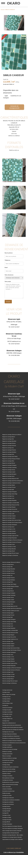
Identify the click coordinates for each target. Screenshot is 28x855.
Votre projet (8, 281)
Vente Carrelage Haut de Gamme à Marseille (11, 830)
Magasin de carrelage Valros (8, 476)
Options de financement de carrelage (10, 784)
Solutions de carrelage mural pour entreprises (12, 740)
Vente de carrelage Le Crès (8, 656)
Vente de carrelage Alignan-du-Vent (9, 606)
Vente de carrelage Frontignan (8, 593)
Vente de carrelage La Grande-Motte (10, 630)
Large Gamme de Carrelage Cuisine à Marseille (12, 839)
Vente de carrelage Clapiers (8, 645)
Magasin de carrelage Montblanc (9, 452)
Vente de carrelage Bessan (8, 590)
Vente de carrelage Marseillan (8, 568)
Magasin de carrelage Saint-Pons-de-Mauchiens (12, 480)
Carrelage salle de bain (7, 690)
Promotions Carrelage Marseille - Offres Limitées (12, 835)
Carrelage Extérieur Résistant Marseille (10, 832)
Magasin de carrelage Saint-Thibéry (10, 456)
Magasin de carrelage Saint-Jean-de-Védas (11, 520)
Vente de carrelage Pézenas (8, 571)
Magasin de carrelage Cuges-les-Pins (10, 535)
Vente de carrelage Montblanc (8, 579)
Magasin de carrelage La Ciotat (9, 546)
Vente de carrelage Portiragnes (8, 619)
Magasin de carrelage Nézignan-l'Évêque (11, 458)
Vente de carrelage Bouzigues (8, 601)
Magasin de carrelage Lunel (8, 498)
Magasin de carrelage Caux (8, 496)
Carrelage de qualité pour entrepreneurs (10, 736)
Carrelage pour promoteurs (8, 804)
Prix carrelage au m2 (6, 716)
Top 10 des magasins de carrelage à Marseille (12, 826)
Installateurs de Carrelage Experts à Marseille (12, 837)
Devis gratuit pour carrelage (8, 777)
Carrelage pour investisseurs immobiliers (11, 799)
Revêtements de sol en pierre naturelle (10, 782)
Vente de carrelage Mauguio (8, 634)
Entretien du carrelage (7, 751)
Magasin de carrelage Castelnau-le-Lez (10, 511)
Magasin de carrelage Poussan (9, 487)
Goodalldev (20, 852)
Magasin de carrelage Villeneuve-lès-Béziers (11, 434)
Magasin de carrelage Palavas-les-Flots (10, 504)
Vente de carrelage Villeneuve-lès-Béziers (11, 562)
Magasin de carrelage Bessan (8, 463)
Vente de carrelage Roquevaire (9, 665)
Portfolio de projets (6, 793)
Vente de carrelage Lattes (7, 641)
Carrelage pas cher (6, 696)
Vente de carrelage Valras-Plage (9, 621)
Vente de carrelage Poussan (8, 615)
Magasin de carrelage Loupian (8, 471)
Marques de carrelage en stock (8, 771)
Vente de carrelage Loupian (8, 599)
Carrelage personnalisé (7, 753)
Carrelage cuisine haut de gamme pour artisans (12, 727)
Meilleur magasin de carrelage (8, 694)
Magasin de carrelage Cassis (8, 544)
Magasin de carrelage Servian (8, 469)
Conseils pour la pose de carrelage (9, 749)
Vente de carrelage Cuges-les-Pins (9, 663)
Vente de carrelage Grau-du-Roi (9, 637)
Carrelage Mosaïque (6, 808)
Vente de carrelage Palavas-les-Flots (10, 632)
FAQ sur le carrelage (6, 756)
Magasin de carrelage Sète (8, 439)
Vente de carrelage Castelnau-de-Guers (10, 610)
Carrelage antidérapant (7, 747)
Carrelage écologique (7, 745)
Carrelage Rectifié (6, 810)
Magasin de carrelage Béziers (8, 436)
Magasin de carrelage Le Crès (8, 529)
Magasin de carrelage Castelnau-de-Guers (11, 482)
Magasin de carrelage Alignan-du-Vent (10, 478)
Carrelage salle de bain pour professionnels (11, 725)
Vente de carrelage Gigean (8, 612)
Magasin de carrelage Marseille (9, 548)
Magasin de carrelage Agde (8, 489)
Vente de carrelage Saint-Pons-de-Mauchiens (12, 608)
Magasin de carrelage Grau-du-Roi (9, 509)
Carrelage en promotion (7, 712)
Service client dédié (6, 786)
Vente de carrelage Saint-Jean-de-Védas (11, 648)
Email (6, 267)
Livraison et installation (7, 788)
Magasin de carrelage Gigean (8, 485)
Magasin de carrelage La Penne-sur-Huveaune (12, 540)
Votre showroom (9, 274)
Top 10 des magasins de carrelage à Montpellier (12, 828)
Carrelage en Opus (6, 815)
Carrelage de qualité (6, 709)
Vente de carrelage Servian (8, 597)
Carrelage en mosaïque (7, 775)
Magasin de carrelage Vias (8, 447)
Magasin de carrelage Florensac (9, 445)
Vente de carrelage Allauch (8, 678)
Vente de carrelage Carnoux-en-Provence (11, 670)
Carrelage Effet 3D (6, 821)
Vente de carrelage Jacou (7, 654)
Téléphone (7, 260)
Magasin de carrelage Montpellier (9, 500)
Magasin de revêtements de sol (9, 723)
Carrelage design (6, 701)
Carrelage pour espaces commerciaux (10, 767)
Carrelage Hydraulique (7, 824)
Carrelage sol (5, 705)
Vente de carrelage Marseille (8, 676)
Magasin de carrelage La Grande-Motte (10, 502)
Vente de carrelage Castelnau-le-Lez (10, 639)
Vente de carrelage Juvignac (8, 643)
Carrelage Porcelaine (6, 819)
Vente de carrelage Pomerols (8, 577)
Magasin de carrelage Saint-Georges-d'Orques (12, 522)
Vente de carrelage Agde (7, 617)
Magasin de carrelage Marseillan (9, 441)
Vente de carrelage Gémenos (8, 661)
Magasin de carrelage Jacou (8, 526)
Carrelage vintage (6, 764)
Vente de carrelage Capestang (8, 595)
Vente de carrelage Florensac (8, 573)
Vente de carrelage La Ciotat (8, 674)
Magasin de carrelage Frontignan (9, 465)
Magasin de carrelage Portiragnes (9, 491)
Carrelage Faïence (6, 806)
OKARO (13, 3)
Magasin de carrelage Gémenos (9, 533)
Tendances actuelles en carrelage (9, 758)
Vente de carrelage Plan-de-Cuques (10, 681)
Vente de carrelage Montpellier (8, 628)
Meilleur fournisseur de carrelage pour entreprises (12, 729)
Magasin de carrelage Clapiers (8, 518)
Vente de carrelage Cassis (7, 672)
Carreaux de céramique (7, 707)
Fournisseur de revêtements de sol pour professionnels (14, 742)
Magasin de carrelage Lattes (8, 513)
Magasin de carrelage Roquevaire (9, 537)
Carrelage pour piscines (7, 762)
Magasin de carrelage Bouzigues (9, 474)
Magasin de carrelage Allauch (8, 551)
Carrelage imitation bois (7, 718)
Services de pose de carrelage (8, 769)
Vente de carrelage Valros (7, 604)
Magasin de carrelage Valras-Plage (9, 493)
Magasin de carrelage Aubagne (9, 531)
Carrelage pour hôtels (7, 795)
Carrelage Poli (5, 813)
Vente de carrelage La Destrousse (9, 683)
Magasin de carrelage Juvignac (9, 515)
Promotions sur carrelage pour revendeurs (11, 738)
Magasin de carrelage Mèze (8, 461)
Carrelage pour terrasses (7, 780)
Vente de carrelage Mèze (7, 588)
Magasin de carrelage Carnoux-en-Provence (11, 542)
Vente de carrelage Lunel (7, 626)
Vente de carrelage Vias (7, 575)
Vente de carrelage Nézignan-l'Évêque (10, 586)
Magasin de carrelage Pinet (8, 454)
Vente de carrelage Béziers (8, 564)
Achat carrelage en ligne (7, 703)
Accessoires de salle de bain (8, 791)
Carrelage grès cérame (7, 714)
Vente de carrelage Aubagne (8, 659)
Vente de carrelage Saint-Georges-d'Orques (11, 650)
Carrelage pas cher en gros (8, 731)
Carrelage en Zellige (6, 817)
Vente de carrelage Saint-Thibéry (9, 584)
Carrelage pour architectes (8, 802)
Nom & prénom (9, 253)
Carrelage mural (5, 720)
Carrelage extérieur (6, 698)
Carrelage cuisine (6, 692)
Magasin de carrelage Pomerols (9, 450)
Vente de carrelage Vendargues (9, 652)
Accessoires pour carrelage (8, 760)
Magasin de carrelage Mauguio (9, 507)
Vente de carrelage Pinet (7, 582)
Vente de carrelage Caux (7, 623)
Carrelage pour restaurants (8, 797)
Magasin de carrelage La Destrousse (10, 555)
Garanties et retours (6, 773)
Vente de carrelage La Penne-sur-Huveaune (11, 667)
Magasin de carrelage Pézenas (9, 443)
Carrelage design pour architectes (9, 734)
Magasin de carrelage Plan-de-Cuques (10, 553)
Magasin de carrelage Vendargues (9, 524)
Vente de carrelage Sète (7, 566)
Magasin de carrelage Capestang (9, 467)
